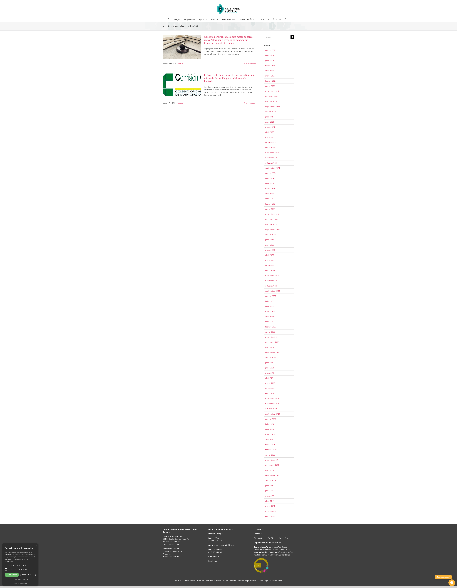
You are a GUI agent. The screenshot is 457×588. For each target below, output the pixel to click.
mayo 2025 (270, 127)
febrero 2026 (270, 81)
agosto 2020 (270, 419)
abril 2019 (269, 501)
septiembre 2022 (272, 291)
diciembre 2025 (272, 91)
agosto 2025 (270, 112)
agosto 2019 (270, 480)
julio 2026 (269, 55)
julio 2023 (269, 240)
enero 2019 (270, 516)
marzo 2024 (270, 199)
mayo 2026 (270, 65)
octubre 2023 (271, 224)
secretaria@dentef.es (280, 549)
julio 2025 (269, 117)
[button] (286, 19)
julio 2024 (269, 178)
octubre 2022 (271, 286)
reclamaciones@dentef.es (279, 555)
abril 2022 (269, 316)
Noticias (181, 64)
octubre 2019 (270, 470)
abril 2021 (269, 378)
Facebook (212, 561)
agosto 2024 (270, 173)
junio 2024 (269, 183)
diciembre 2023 (272, 214)
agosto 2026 (270, 50)
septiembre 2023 (272, 229)
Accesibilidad (276, 581)
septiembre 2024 (272, 168)
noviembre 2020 (272, 404)
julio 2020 (269, 424)
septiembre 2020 (272, 414)
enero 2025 (270, 147)
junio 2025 (269, 122)
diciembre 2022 (272, 275)
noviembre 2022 (272, 281)
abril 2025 (269, 132)
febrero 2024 (270, 204)
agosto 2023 (270, 234)
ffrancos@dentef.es (279, 538)
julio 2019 (269, 485)
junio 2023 (269, 245)
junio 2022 (269, 306)
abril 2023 (269, 255)
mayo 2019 (269, 496)
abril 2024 (269, 194)
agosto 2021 (270, 357)
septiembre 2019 (272, 475)
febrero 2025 (270, 142)
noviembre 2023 (272, 219)
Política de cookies (171, 556)
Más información (250, 64)
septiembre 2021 (272, 352)
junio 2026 (269, 60)
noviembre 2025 (272, 96)
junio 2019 (269, 491)
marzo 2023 (270, 260)
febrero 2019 (270, 511)
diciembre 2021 (271, 337)
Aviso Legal (168, 554)
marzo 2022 (270, 322)
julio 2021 (269, 363)
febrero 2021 (270, 388)
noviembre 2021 (272, 342)
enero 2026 (270, 86)
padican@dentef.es (284, 552)
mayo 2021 (269, 373)
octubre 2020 (271, 409)
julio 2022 (269, 301)
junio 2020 (269, 429)
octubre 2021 (270, 347)
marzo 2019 (270, 506)
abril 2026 (269, 71)
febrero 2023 (270, 265)
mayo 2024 (270, 188)
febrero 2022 (270, 327)
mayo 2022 (270, 311)
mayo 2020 (270, 434)
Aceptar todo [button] (12, 575)
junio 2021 (269, 368)
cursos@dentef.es (279, 547)
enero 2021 (270, 393)
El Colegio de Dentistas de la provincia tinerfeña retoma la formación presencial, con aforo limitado (229, 78)
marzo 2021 (270, 383)
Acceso (279, 19)
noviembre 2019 (272, 465)
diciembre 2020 (272, 398)
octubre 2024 (271, 163)
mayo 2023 (270, 250)
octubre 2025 (271, 101)
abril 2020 (269, 439)
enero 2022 (270, 332)
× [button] (36, 545)
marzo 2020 (270, 445)
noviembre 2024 (272, 158)
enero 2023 (270, 270)
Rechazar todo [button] (28, 575)
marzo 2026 (270, 76)
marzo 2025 (270, 137)
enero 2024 (270, 209)
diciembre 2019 (271, 460)
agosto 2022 (270, 296)
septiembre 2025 (272, 106)
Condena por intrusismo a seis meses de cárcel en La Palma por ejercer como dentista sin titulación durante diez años (228, 40)
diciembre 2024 (272, 153)
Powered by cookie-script (20, 583)
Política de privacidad (172, 551)
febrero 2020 (270, 450)
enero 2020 (270, 455)
